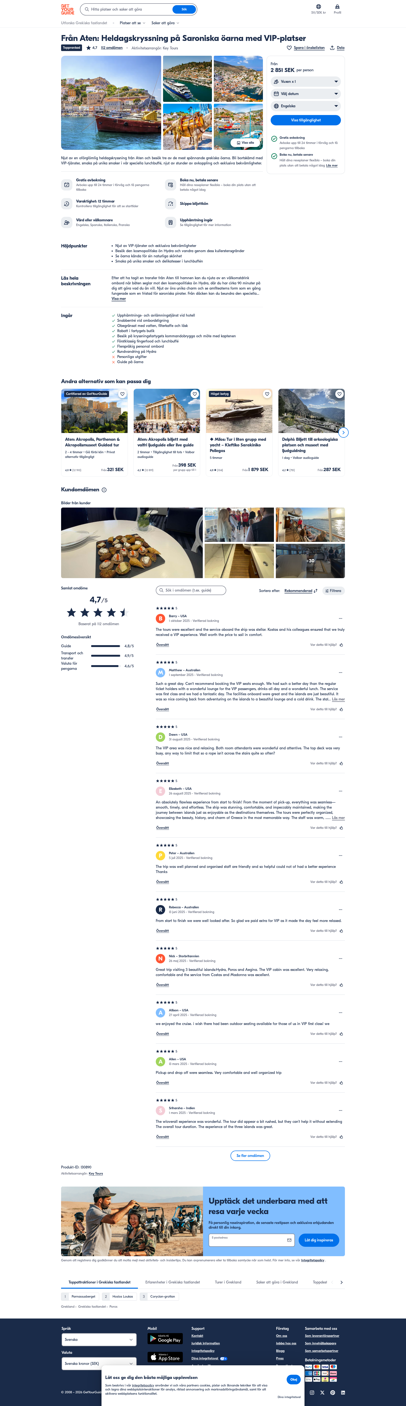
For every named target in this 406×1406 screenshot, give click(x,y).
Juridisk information (205, 1343)
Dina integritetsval (205, 1358)
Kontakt (197, 1336)
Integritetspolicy (312, 1260)
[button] (104, 48)
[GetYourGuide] (67, 9)
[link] (94, 433)
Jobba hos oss (286, 1343)
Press (280, 1358)
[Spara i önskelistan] (122, 394)
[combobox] (126, 9)
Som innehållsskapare (320, 1343)
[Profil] (337, 6)
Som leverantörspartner (322, 1336)
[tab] (99, 1282)
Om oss (281, 1336)
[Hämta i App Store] (165, 1357)
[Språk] (318, 6)
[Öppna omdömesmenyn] (340, 618)
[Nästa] (343, 432)
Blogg (280, 1351)
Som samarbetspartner (321, 1351)
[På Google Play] (165, 1339)
